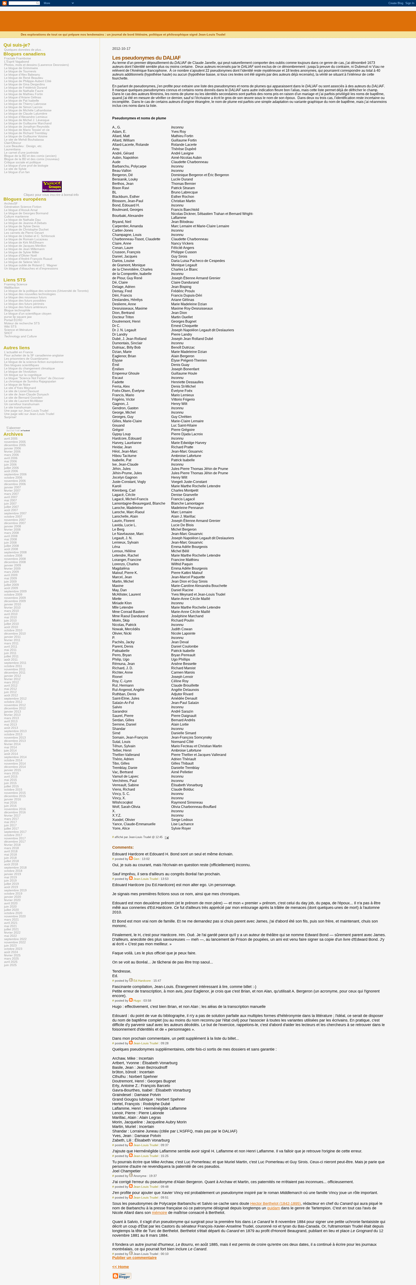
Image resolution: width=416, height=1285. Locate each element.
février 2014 (12, 744)
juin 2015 (10, 783)
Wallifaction (12, 287)
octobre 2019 (13, 893)
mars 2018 (11, 848)
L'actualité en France (18, 352)
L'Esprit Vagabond (16, 61)
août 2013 (11, 727)
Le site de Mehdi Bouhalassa (24, 139)
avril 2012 (11, 685)
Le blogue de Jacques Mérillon (25, 245)
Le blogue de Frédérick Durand (25, 87)
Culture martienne (16, 216)
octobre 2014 (13, 760)
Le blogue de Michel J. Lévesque (26, 120)
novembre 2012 (15, 705)
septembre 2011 (15, 662)
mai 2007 (10, 500)
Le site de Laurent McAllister (23, 401)
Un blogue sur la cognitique (23, 375)
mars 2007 (11, 493)
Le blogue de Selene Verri (22, 262)
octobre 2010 (13, 630)
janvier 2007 (12, 487)
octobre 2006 (13, 477)
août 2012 (11, 695)
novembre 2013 (15, 737)
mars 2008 (11, 532)
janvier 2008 (12, 526)
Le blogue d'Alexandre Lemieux (25, 117)
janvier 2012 (12, 675)
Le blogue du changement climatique (29, 368)
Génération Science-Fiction (22, 206)
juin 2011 (10, 653)
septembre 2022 (15, 939)
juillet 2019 (11, 883)
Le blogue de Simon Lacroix (23, 107)
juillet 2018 (11, 861)
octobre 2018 (13, 870)
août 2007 (11, 510)
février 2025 (12, 955)
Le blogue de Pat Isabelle (21, 100)
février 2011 (12, 640)
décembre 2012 (15, 708)
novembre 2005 (15, 441)
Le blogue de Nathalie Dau (22, 219)
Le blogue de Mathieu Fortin (23, 94)
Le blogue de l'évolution (20, 371)
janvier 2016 (12, 799)
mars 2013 (11, 718)
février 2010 (12, 607)
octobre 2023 (13, 948)
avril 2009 (11, 575)
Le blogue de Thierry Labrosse (25, 104)
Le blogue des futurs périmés (24, 303)
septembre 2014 (15, 757)
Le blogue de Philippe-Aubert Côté (27, 81)
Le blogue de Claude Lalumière (25, 113)
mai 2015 (10, 779)
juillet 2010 (11, 623)
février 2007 (12, 490)
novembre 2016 (15, 809)
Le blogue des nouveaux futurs (25, 297)
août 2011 (11, 659)
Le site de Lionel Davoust (21, 391)
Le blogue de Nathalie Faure (23, 91)
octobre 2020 (13, 913)
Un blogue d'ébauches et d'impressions (31, 268)
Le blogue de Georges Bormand (26, 213)
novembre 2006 (15, 480)
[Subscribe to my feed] (4, 428)
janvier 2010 (12, 604)
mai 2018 (10, 854)
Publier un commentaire (134, 1258)
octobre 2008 (13, 555)
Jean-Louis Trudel (145, 878)
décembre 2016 (15, 812)
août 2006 (11, 471)
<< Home (120, 1267)
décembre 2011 (15, 672)
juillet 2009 (11, 584)
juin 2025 (10, 965)
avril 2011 (10, 646)
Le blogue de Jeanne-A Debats (25, 223)
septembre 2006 (15, 474)
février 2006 (12, 451)
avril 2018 (11, 851)
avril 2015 (11, 776)
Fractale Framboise (17, 58)
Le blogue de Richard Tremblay (25, 133)
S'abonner (13, 428)
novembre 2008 (15, 558)
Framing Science (15, 284)
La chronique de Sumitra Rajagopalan (30, 381)
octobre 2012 (13, 701)
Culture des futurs (61, 23)
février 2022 (12, 932)
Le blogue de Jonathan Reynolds (26, 126)
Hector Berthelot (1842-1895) (275, 1203)
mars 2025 (11, 958)
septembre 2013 (15, 731)
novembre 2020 (15, 916)
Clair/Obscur (12, 143)
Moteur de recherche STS (22, 323)
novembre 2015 (15, 792)
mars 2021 (11, 919)
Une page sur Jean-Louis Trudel (26, 410)
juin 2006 (10, 464)
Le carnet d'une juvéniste (21, 152)
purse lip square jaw (18, 316)
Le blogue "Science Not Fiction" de (34, 378)
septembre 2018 (15, 867)
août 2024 (11, 952)
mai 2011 (10, 649)
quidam (273, 1208)
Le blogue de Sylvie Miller (21, 252)
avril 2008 (11, 536)
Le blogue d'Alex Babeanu (22, 74)
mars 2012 (11, 682)
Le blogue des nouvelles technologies (30, 294)
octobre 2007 (13, 516)
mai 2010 (10, 617)
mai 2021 (10, 926)
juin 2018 (10, 857)
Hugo (137, 1000)
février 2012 (12, 679)
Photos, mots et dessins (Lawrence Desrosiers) (36, 65)
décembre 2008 (15, 562)
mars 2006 (11, 454)
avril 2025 (11, 961)
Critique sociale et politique (22, 162)
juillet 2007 (11, 506)
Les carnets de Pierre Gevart (24, 232)
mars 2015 (11, 773)
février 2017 (12, 815)
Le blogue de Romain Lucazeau (26, 239)
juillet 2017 (11, 828)
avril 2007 (11, 497)
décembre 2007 (15, 523)
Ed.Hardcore (142, 980)
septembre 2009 (15, 591)
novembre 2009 (15, 597)
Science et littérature (18, 329)
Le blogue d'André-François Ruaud (28, 258)
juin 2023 (10, 945)
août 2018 (11, 864)
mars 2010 (11, 610)
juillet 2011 (11, 656)
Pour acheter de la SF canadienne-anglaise (34, 355)
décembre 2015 (15, 796)
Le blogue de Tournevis (20, 71)
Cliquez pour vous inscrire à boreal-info (51, 195)
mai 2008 (10, 539)
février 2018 (12, 844)
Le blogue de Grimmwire (21, 68)
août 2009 (11, 588)
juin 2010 (10, 620)
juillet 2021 (11, 929)
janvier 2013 (12, 711)
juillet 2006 (11, 467)
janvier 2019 (12, 874)
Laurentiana (12, 149)
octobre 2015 (13, 789)
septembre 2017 (15, 831)
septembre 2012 (15, 698)
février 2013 (12, 714)
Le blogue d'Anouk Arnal (20, 210)
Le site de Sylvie (15, 169)
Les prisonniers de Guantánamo (26, 358)
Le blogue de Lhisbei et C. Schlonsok (29, 236)
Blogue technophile (17, 310)
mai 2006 (10, 461)
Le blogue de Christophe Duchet (26, 229)
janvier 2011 (12, 636)
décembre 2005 (15, 445)
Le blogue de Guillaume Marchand (28, 123)
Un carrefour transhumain (21, 404)
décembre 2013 (15, 740)
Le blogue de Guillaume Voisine (25, 136)
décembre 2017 (15, 841)
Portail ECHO (13, 320)
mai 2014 (10, 747)
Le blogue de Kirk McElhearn (24, 242)
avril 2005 (11, 438)
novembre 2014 (15, 763)
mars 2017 (11, 818)
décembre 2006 (15, 484)
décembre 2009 (15, 601)
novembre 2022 (15, 942)
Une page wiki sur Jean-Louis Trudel (29, 414)
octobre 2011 (13, 666)
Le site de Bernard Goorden (23, 397)
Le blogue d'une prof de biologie (26, 165)
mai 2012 (10, 688)
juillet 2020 (11, 909)
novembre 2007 (15, 519)
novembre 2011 (15, 669)
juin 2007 (10, 503)
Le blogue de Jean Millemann (24, 249)
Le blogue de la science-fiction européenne (33, 362)
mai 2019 (10, 877)
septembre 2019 (15, 890)
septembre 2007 (15, 513)
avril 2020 (11, 903)
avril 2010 (11, 614)
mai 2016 (10, 802)
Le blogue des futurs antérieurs (25, 307)
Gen (136, 859)
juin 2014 (10, 750)
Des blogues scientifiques (21, 365)
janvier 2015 (12, 770)
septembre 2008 (15, 552)
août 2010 (11, 627)
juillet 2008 (11, 545)
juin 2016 (10, 805)
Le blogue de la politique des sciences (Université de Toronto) (46, 290)
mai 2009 (10, 578)
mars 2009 (11, 571)
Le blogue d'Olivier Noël (20, 255)
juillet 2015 (11, 786)
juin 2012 (10, 692)
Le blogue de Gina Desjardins (24, 84)
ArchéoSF (11, 203)
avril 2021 (11, 922)
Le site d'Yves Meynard (20, 388)
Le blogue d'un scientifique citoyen (27, 313)
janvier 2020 (12, 896)
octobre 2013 (13, 734)
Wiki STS (10, 326)
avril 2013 (11, 721)
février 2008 (12, 529)
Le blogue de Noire (17, 384)
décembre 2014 (15, 766)
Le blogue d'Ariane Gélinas (22, 97)
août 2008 (11, 549)
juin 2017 (10, 825)
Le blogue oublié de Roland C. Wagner (30, 265)
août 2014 (11, 753)
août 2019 (11, 887)
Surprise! (10, 417)
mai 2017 (10, 822)
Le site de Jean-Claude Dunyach (26, 394)
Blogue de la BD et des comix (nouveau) (31, 159)
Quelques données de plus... (24, 49)
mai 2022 (10, 935)
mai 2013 (10, 724)
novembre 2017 (15, 838)
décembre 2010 (15, 633)
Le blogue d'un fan (17, 172)
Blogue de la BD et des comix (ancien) (30, 156)
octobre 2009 (13, 594)
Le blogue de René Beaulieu (23, 78)
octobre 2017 (13, 835)
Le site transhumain (17, 407)
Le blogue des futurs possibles (25, 300)
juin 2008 (10, 542)
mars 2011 (11, 643)
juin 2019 (10, 880)
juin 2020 (10, 906)
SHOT (8, 333)
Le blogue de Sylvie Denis (22, 226)
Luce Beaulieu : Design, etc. (23, 146)
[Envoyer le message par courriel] (166, 837)
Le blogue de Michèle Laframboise (28, 110)
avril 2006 (11, 458)
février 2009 (12, 568)
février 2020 (12, 900)
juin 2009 (10, 581)
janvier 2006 (12, 448)
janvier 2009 (12, 565)
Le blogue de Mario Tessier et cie (27, 130)
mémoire (159, 1212)
